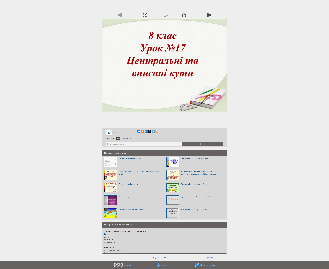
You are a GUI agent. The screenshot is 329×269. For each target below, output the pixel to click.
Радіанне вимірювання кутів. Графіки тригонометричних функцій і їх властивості (199, 172)
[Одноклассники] (142, 131)
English (156, 257)
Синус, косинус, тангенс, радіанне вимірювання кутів (139, 172)
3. (105, 250)
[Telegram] (153, 131)
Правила (209, 257)
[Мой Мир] (146, 131)
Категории (166, 264)
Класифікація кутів (126, 196)
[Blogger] (156, 131)
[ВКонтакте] (138, 131)
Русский (164, 257)
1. (105, 231)
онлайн (127, 264)
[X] (149, 131)
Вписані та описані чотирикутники (195, 158)
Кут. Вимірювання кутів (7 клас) (194, 209)
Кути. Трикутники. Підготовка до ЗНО (196, 196)
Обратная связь (207, 264)
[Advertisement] (164, 6)
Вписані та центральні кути (130, 158)
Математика (126, 138)
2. (105, 234)
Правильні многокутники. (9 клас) (195, 184)
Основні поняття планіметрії (131, 209)
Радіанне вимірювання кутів (130, 184)
